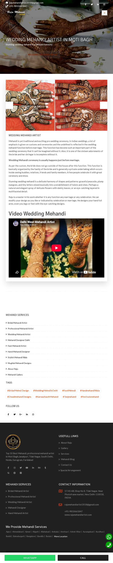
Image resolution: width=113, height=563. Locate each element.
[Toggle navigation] (104, 12)
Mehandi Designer (17, 507)
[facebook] (85, 4)
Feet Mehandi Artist (16, 346)
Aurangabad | (89, 532)
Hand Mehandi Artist (18, 513)
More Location (60, 536)
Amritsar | (65, 532)
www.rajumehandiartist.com (78, 514)
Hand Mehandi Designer (18, 351)
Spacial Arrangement (70, 470)
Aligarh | (36, 532)
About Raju (12, 369)
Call (83, 557)
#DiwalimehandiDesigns (19, 396)
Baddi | (9, 536)
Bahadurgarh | (19, 536)
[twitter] (91, 4)
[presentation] (9, 105)
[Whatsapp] (109, 536)
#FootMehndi (69, 390)
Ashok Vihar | (76, 532)
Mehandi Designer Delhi (18, 340)
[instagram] (104, 4)
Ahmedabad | (18, 532)
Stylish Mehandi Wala (17, 357)
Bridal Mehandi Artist (17, 323)
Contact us (66, 464)
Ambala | (56, 532)
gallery (64, 448)
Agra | (9, 532)
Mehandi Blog (67, 459)
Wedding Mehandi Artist (18, 334)
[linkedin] (97, 4)
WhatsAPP (29, 557)
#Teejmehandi (69, 396)
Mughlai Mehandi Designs (19, 363)
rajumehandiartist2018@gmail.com (26, 2)
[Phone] (109, 545)
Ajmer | (28, 532)
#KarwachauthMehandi (47, 396)
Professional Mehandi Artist (20, 328)
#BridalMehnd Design (18, 390)
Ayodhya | (100, 532)
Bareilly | (41, 536)
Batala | (49, 536)
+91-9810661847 (18, 6)
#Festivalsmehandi (90, 396)
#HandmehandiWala (90, 390)
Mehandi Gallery (15, 374)
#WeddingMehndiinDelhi (45, 390)
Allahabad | (46, 532)
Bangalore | (31, 536)
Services (19, 54)
